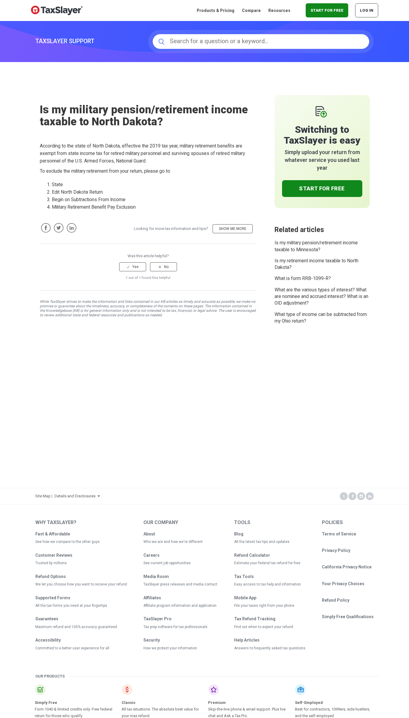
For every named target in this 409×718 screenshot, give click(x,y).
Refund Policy (335, 600)
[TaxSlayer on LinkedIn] (370, 496)
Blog (238, 534)
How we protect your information (170, 648)
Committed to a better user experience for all (72, 648)
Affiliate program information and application (179, 605)
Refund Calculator (252, 555)
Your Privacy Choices (343, 583)
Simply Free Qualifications (348, 616)
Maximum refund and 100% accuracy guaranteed (76, 627)
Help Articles (247, 640)
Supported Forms (52, 597)
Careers (151, 555)
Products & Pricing (215, 10)
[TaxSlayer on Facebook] (352, 496)
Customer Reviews (53, 555)
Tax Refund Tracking (254, 618)
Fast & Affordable (52, 534)
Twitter (59, 228)
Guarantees (46, 618)
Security (151, 640)
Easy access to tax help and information (267, 584)
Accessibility (48, 640)
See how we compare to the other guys (67, 542)
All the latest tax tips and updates (262, 542)
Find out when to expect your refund (263, 627)
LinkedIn (72, 228)
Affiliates (152, 597)
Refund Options (50, 576)
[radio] (132, 266)
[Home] (57, 10)
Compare (251, 10)
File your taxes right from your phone (264, 605)
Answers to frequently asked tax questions (269, 648)
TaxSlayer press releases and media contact (180, 584)
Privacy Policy (336, 550)
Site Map (43, 496)
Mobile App (245, 597)
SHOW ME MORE (232, 229)
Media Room (156, 576)
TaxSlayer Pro (157, 618)
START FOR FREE (326, 10)
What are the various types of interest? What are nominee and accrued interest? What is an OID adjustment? (321, 296)
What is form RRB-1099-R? (303, 278)
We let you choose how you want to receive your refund (81, 584)
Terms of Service (339, 534)
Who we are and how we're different (173, 542)
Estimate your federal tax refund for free (267, 563)
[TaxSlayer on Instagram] (361, 496)
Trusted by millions (51, 563)
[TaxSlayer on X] (344, 496)
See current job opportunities (167, 563)
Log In (366, 10)
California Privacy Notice (347, 567)
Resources (279, 10)
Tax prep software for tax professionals (175, 627)
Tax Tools (244, 576)
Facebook (46, 228)
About (149, 534)
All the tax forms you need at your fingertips (71, 605)
